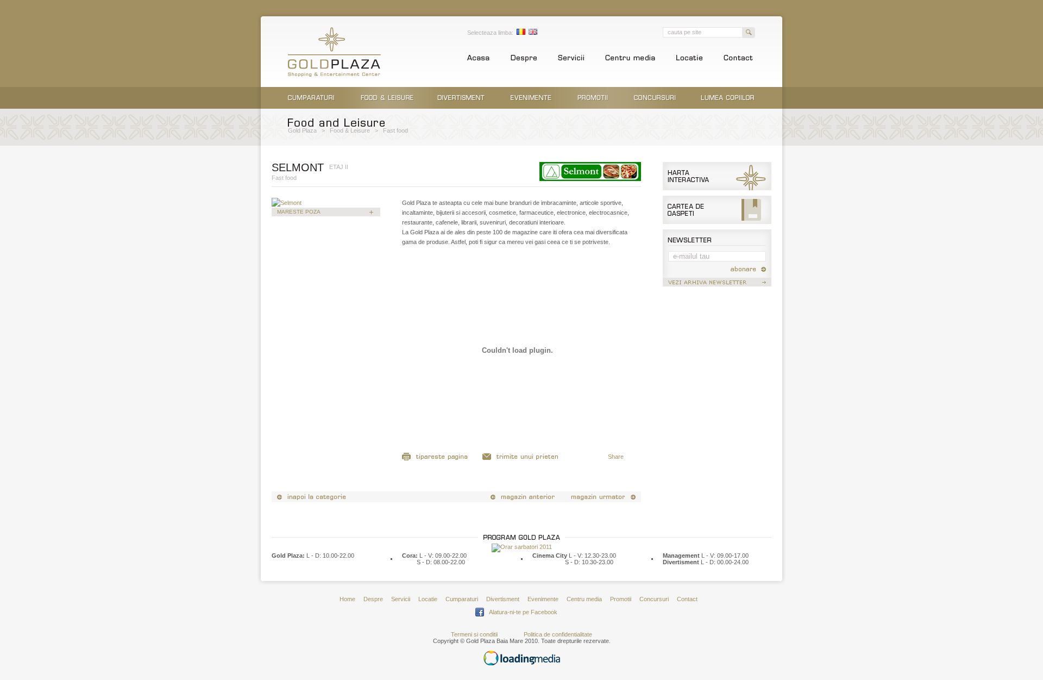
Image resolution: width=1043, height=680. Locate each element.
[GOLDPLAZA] (334, 74)
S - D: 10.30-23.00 (589, 562)
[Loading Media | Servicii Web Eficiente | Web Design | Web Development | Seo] (521, 663)
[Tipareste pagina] (435, 459)
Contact (687, 599)
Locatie (427, 599)
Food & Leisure (350, 130)
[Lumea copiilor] (728, 106)
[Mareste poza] (286, 202)
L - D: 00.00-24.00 (725, 562)
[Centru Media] (630, 61)
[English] (533, 32)
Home (347, 599)
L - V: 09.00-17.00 (725, 555)
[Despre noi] (524, 61)
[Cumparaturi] (311, 106)
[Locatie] (689, 61)
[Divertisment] (461, 106)
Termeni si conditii (474, 634)
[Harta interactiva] (717, 188)
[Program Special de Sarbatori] (522, 547)
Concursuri (654, 599)
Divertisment (502, 599)
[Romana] (521, 32)
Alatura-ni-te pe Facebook (523, 612)
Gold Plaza (302, 130)
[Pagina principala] (478, 61)
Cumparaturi (461, 599)
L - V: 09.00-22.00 (443, 555)
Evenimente (542, 599)
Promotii (620, 599)
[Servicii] (571, 61)
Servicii (400, 599)
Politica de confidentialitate (558, 634)
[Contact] (738, 61)
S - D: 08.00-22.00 (441, 562)
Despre (373, 599)
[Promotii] (592, 106)
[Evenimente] (531, 106)
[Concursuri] (655, 106)
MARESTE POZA (299, 212)
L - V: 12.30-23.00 (592, 555)
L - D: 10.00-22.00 (330, 555)
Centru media (584, 599)
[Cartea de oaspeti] (717, 222)
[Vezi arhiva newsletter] (717, 284)
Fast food (395, 130)
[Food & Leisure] (387, 106)
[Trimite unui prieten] (520, 459)
